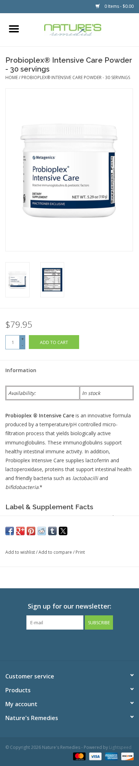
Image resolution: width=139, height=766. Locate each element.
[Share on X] (63, 531)
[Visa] (95, 756)
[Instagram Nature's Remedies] (95, 644)
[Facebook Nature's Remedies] (44, 644)
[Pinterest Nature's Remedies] (69, 644)
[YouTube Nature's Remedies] (82, 644)
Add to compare (55, 552)
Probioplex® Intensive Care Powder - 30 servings (75, 77)
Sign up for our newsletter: (69, 606)
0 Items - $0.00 (118, 6)
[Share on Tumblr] (52, 531)
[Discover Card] (126, 756)
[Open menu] (14, 28)
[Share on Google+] (20, 531)
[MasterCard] (79, 756)
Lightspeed (120, 747)
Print (80, 552)
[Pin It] (31, 531)
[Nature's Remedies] (83, 29)
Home (11, 77)
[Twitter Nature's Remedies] (56, 644)
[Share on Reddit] (41, 531)
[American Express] (111, 756)
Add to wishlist (20, 552)
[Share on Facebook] (9, 531)
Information (20, 370)
